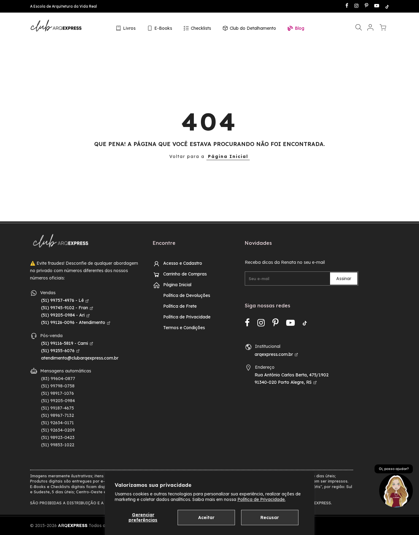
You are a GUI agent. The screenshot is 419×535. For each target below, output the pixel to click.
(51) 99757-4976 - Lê (62, 300)
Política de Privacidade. (261, 499)
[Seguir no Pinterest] (366, 6)
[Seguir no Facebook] (346, 6)
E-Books (163, 28)
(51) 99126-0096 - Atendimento (73, 322)
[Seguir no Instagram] (356, 6)
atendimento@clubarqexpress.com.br (79, 358)
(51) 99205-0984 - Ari (63, 315)
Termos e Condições (184, 327)
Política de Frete (180, 306)
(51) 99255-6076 (58, 350)
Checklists (201, 28)
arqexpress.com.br (274, 354)
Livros (129, 28)
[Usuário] (370, 28)
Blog (299, 28)
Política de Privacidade (186, 317)
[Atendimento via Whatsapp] (396, 490)
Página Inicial (228, 156)
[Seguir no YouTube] (376, 6)
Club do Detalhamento (253, 28)
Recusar (269, 517)
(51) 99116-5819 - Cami (64, 343)
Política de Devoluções (186, 295)
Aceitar (206, 517)
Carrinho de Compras (185, 274)
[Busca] (358, 28)
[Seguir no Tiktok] (387, 6)
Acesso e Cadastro (182, 263)
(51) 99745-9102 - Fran (64, 307)
